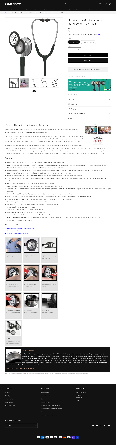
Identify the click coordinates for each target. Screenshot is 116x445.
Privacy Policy (9, 399)
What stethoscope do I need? (49, 415)
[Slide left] (7, 83)
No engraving (74, 42)
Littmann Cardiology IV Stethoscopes (51, 408)
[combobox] (81, 4)
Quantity (70, 46)
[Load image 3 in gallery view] (34, 83)
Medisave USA (60, 440)
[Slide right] (61, 83)
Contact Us (44, 396)
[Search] (100, 4)
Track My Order (45, 392)
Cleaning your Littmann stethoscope (19, 231)
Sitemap (43, 412)
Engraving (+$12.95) (88, 42)
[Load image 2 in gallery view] (24, 83)
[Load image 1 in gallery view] (14, 83)
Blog (42, 399)
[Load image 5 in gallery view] (54, 83)
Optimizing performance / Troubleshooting (21, 228)
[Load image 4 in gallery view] (44, 83)
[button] (13, 9)
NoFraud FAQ (9, 402)
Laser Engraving (45, 402)
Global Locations (10, 405)
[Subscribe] (35, 425)
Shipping (70, 31)
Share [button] (71, 118)
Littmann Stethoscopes (74, 18)
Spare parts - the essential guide (17, 233)
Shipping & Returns (10, 396)
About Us (7, 392)
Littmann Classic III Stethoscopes (50, 405)
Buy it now (87, 60)
